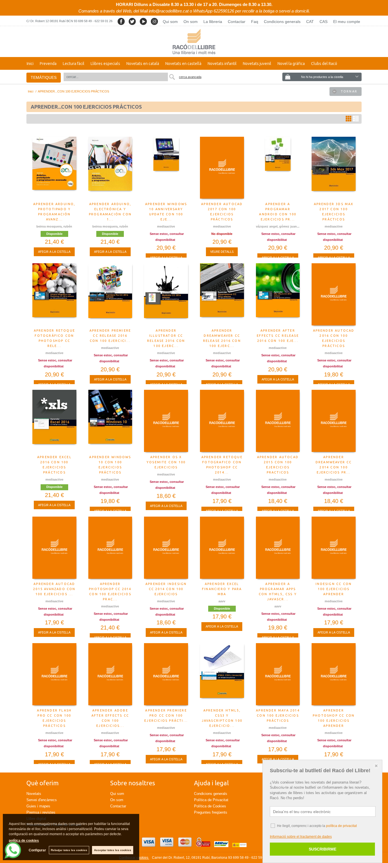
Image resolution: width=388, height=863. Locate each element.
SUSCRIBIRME (322, 849)
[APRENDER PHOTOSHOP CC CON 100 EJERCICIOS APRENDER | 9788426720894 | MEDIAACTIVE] (334, 674)
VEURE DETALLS (221, 251)
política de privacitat (341, 826)
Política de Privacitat (211, 800)
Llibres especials (105, 63)
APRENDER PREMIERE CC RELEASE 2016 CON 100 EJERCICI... (110, 335)
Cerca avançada (190, 77)
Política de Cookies (210, 806)
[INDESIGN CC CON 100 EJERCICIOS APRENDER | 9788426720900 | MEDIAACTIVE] (334, 548)
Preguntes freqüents (210, 812)
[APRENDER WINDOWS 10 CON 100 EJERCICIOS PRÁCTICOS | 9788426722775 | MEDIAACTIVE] (110, 421)
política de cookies (24, 841)
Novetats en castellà (183, 63)
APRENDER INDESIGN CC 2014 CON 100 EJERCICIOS (166, 589)
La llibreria (212, 21)
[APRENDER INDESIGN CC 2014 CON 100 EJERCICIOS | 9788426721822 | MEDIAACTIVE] (166, 548)
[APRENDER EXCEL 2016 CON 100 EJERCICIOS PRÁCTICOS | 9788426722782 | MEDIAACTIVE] (54, 421)
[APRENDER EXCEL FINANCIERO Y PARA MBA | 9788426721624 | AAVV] (222, 548)
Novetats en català (142, 63)
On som (190, 21)
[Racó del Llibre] (194, 41)
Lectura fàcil (73, 63)
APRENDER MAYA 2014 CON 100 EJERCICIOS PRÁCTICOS (278, 715)
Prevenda (48, 63)
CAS (323, 21)
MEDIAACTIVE (166, 226)
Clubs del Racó (324, 63)
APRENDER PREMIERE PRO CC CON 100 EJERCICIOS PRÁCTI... (166, 715)
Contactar (236, 21)
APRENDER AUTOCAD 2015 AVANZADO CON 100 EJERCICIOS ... (54, 589)
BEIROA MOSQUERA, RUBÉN (54, 226)
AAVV (221, 601)
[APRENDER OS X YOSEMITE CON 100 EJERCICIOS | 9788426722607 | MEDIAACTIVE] (166, 421)
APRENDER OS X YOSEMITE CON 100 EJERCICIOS (166, 462)
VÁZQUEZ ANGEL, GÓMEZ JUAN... (277, 226)
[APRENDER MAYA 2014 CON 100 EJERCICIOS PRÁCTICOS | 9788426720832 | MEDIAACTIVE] (278, 674)
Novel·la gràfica (291, 63)
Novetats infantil (222, 63)
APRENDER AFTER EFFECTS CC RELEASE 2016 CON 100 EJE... (278, 335)
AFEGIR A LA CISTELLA (54, 251)
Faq (254, 21)
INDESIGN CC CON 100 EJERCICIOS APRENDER (334, 589)
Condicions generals (282, 21)
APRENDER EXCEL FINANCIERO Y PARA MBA (222, 589)
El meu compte (346, 21)
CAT (310, 21)
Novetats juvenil (257, 63)
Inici (30, 63)
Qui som (170, 21)
